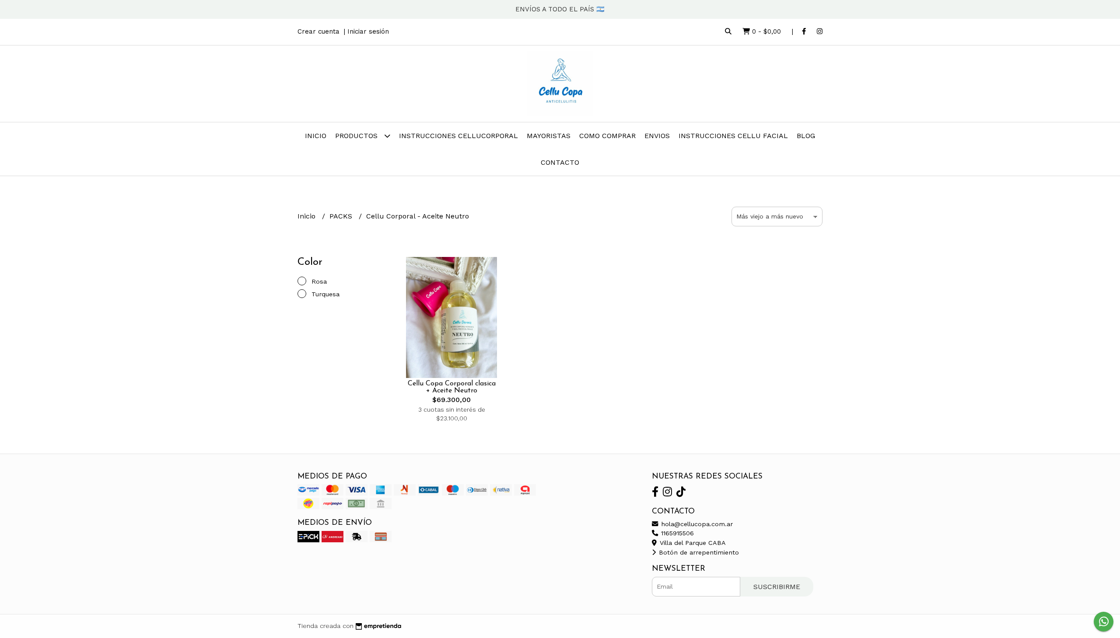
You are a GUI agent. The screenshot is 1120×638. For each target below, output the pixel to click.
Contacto (560, 162)
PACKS (341, 216)
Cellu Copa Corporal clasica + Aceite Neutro (452, 387)
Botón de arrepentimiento (698, 552)
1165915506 (676, 533)
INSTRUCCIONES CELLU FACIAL (733, 136)
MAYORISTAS (548, 136)
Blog (806, 136)
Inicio (315, 136)
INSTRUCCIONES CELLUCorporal (458, 136)
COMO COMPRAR (607, 136)
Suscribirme (776, 587)
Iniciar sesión (368, 31)
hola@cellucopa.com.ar (696, 523)
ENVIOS (657, 136)
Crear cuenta (319, 31)
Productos (357, 136)
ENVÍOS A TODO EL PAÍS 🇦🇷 (560, 9)
